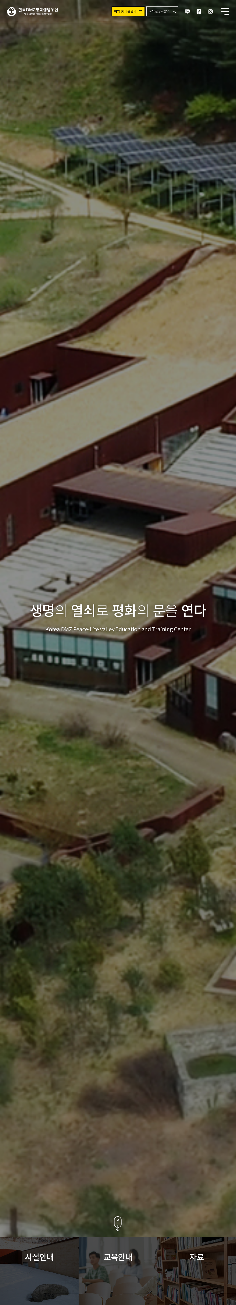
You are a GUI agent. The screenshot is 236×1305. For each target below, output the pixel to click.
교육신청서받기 (159, 11)
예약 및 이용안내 (125, 11)
